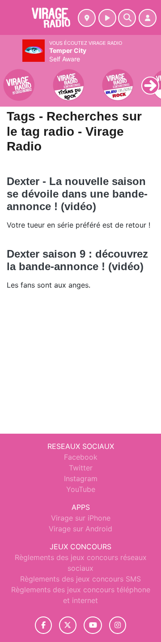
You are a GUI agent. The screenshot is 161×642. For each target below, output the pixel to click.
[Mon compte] (148, 18)
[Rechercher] (127, 18)
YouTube (80, 489)
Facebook (80, 456)
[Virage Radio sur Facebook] (43, 625)
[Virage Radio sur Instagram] (117, 625)
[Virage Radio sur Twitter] (67, 625)
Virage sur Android (80, 528)
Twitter (81, 467)
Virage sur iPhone (80, 517)
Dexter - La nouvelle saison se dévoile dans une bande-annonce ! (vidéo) (77, 193)
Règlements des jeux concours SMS (80, 578)
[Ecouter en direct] (107, 18)
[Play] (11, 78)
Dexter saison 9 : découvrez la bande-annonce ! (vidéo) (77, 260)
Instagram (80, 478)
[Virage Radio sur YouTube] (93, 625)
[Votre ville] (87, 18)
